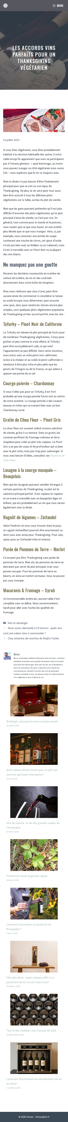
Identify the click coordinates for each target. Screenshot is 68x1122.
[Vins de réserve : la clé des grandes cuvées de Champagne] (34, 815)
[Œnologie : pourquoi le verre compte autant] (34, 714)
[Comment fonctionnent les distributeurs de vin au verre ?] (34, 1071)
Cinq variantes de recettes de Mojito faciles (33, 638)
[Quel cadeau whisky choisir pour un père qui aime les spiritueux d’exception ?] (34, 762)
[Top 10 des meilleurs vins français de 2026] (34, 1023)
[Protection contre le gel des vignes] (34, 868)
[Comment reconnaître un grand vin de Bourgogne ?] (34, 917)
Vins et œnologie (18, 623)
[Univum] (5, 6)
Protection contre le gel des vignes (27, 876)
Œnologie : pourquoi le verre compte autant (32, 721)
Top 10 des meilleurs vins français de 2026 (31, 1030)
